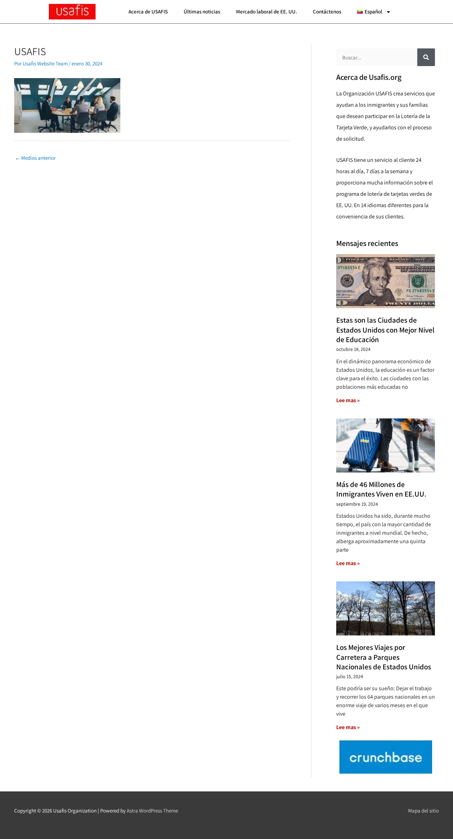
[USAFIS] (67, 104)
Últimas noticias (202, 11)
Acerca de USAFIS (148, 11)
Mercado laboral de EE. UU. (266, 11)
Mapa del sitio (423, 810)
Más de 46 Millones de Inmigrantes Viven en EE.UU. (381, 489)
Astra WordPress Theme (152, 810)
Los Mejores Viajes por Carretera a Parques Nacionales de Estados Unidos (383, 657)
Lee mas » (348, 400)
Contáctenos (327, 11)
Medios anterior (35, 157)
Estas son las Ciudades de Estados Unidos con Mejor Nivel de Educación (385, 329)
